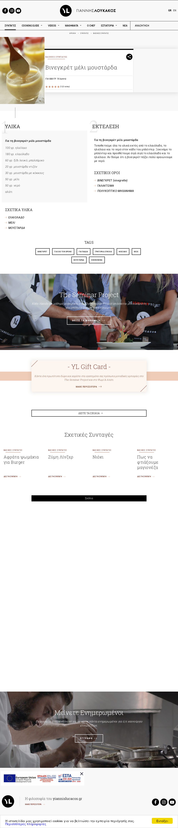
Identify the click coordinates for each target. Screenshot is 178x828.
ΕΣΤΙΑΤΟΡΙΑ (107, 25)
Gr (169, 10)
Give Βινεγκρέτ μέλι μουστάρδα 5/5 (58, 86)
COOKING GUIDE (30, 25)
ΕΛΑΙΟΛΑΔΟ (16, 217)
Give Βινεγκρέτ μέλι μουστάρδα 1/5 (46, 86)
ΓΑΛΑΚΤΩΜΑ (105, 185)
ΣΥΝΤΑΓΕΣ (10, 25)
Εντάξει (162, 821)
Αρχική (72, 33)
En (174, 10)
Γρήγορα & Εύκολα (103, 252)
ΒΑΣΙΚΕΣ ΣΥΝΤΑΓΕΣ (101, 33)
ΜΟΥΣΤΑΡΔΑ (16, 228)
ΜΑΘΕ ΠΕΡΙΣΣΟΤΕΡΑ (86, 387)
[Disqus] (89, 552)
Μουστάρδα (79, 260)
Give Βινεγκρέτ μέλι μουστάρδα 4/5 (55, 86)
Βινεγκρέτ (42, 252)
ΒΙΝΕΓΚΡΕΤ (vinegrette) (112, 180)
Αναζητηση (166, 25)
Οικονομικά (96, 260)
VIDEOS (52, 25)
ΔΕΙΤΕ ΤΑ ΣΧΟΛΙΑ (89, 413)
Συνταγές (84, 33)
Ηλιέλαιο (123, 252)
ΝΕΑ (125, 25)
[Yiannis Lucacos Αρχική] (89, 10)
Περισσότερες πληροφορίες (25, 824)
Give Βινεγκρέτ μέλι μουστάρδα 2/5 (49, 86)
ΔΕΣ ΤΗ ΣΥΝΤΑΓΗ (10, 477)
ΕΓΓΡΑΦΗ (86, 738)
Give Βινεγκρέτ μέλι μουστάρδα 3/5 (52, 86)
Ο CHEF (91, 25)
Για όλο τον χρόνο (63, 252)
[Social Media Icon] (5, 10)
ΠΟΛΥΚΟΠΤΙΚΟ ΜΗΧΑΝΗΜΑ (115, 191)
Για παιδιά (83, 252)
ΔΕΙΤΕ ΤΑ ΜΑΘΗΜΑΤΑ (86, 320)
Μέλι (136, 252)
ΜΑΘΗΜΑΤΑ (71, 25)
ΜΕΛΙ (11, 222)
